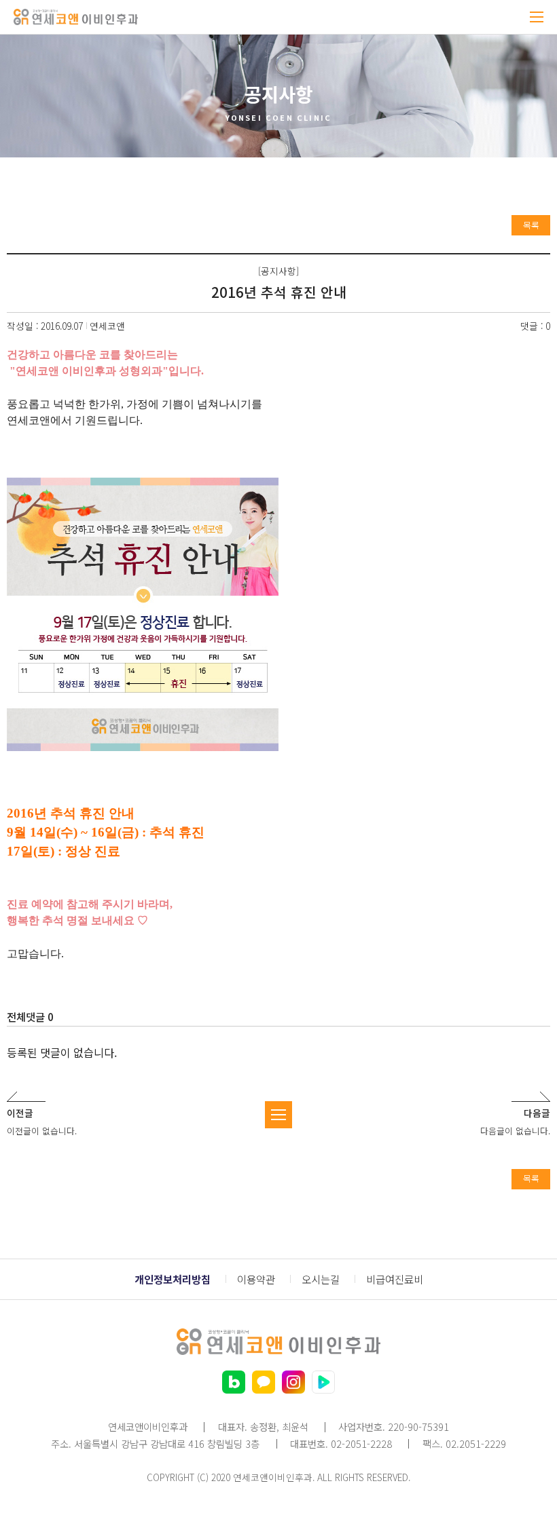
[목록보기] (278, 1114)
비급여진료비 (394, 1279)
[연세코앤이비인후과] (76, 17)
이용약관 (256, 1279)
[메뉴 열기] (536, 17)
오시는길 (321, 1279)
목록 (531, 224)
